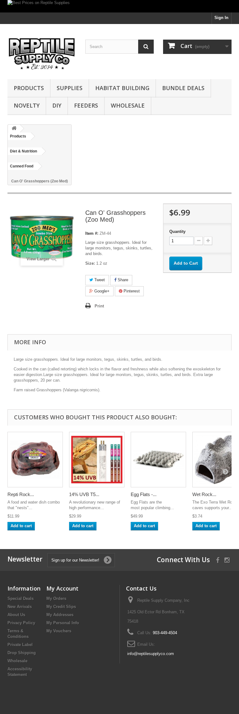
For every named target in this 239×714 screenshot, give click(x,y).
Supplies (69, 88)
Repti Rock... (20, 494)
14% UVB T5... (84, 494)
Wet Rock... (204, 494)
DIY (56, 105)
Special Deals (20, 598)
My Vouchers (58, 631)
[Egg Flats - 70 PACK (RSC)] (158, 459)
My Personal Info (62, 622)
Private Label (20, 644)
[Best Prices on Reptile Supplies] (119, 6)
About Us (16, 614)
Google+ (101, 291)
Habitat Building (122, 88)
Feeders (86, 105)
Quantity (177, 231)
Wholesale (128, 105)
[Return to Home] (14, 129)
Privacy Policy (21, 622)
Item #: (91, 233)
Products (29, 88)
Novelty (27, 105)
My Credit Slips (61, 606)
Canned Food (21, 166)
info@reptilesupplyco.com (150, 653)
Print (99, 306)
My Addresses (59, 614)
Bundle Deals (183, 88)
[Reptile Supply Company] (41, 53)
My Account (62, 588)
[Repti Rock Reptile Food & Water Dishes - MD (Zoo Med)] (35, 459)
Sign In (221, 17)
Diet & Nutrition (23, 151)
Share (122, 279)
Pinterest (131, 291)
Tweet (99, 279)
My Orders (56, 598)
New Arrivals (19, 606)
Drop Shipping (21, 652)
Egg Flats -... (144, 494)
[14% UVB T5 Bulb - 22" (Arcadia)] (96, 459)
